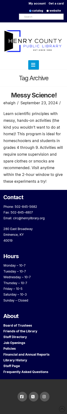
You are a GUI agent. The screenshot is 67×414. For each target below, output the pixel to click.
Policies (9, 348)
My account (39, 3)
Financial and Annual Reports (26, 354)
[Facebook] (22, 396)
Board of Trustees (17, 325)
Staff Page (11, 366)
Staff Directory (15, 337)
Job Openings (14, 343)
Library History (15, 360)
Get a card (56, 3)
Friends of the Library (20, 331)
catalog (37, 10)
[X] (33, 396)
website (55, 10)
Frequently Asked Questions (25, 372)
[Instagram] (44, 396)
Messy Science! (34, 95)
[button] (33, 65)
